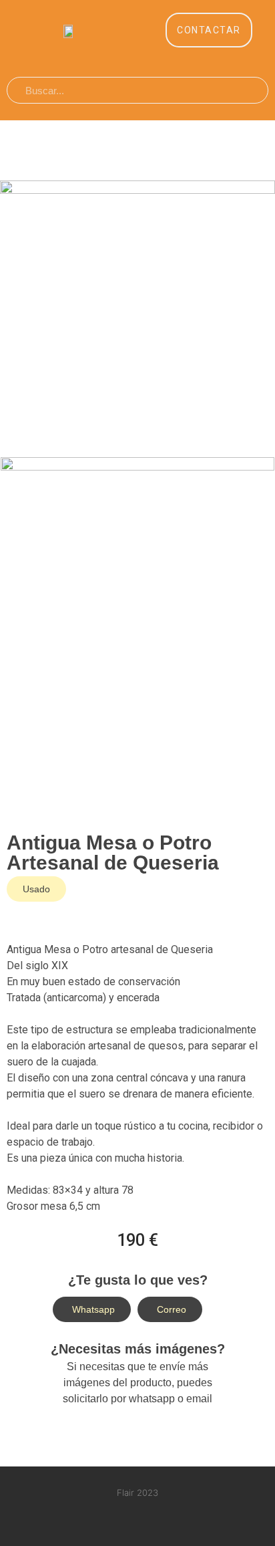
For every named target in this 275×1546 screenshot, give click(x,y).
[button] (209, 30)
